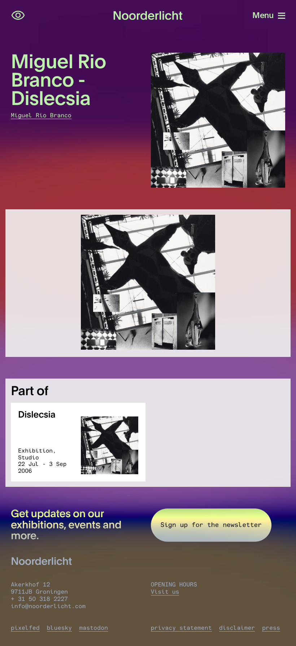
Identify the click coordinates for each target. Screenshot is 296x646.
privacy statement (181, 628)
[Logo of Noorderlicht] (148, 15)
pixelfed (25, 628)
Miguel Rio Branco (41, 115)
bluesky (59, 628)
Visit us (165, 591)
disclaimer (237, 628)
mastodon (93, 628)
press (271, 628)
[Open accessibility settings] (18, 15)
